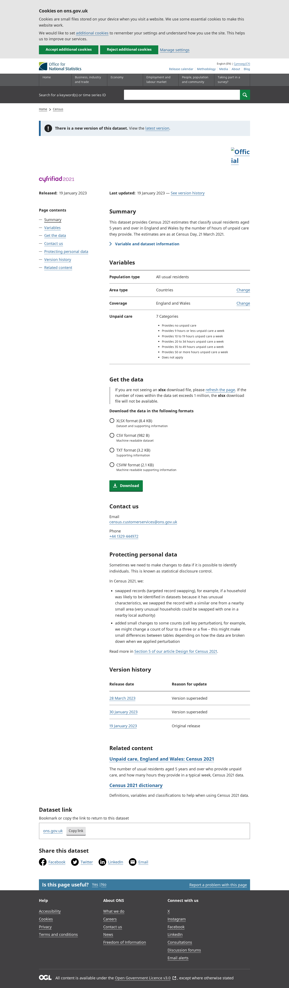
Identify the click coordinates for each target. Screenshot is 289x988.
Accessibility (50, 911)
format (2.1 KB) (146, 467)
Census (58, 109)
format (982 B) (135, 437)
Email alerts (178, 957)
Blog (247, 69)
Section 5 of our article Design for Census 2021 (175, 651)
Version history (57, 259)
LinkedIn (115, 862)
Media (223, 69)
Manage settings (175, 49)
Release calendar (181, 69)
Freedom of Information (124, 942)
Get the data (55, 235)
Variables (52, 227)
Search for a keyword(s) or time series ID (72, 94)
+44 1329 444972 (123, 536)
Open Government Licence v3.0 (143, 977)
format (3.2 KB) (133, 452)
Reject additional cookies (129, 49)
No (103, 884)
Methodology (206, 69)
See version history (188, 192)
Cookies (46, 919)
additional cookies (92, 32)
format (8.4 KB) (142, 423)
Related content (58, 267)
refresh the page (220, 389)
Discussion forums (184, 950)
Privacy (45, 926)
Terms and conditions (58, 934)
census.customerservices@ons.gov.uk (143, 521)
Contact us (53, 243)
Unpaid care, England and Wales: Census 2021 (161, 759)
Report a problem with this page (218, 884)
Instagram (177, 919)
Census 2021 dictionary (136, 785)
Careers (110, 919)
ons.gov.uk (53, 830)
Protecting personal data (66, 251)
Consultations (180, 942)
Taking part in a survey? (229, 79)
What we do (113, 911)
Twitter (87, 862)
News (108, 934)
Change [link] (243, 289)
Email (143, 862)
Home (47, 77)
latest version (157, 128)
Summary (52, 219)
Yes (95, 884)
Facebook (56, 862)
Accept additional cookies (69, 49)
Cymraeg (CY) (242, 63)
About (236, 69)
